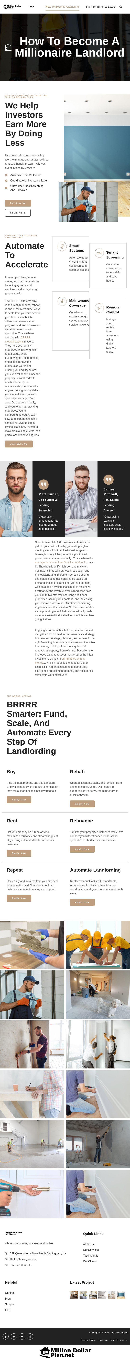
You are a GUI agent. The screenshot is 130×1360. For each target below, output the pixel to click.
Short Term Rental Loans (100, 6)
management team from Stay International (60, 562)
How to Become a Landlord (62, 6)
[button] (121, 7)
